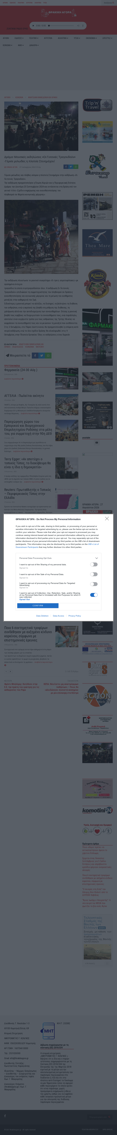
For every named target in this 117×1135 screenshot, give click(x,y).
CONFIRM (38, 606)
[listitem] (58, 558)
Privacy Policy (74, 616)
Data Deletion (42, 616)
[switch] (94, 564)
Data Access (58, 616)
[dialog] (58, 567)
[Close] (108, 519)
